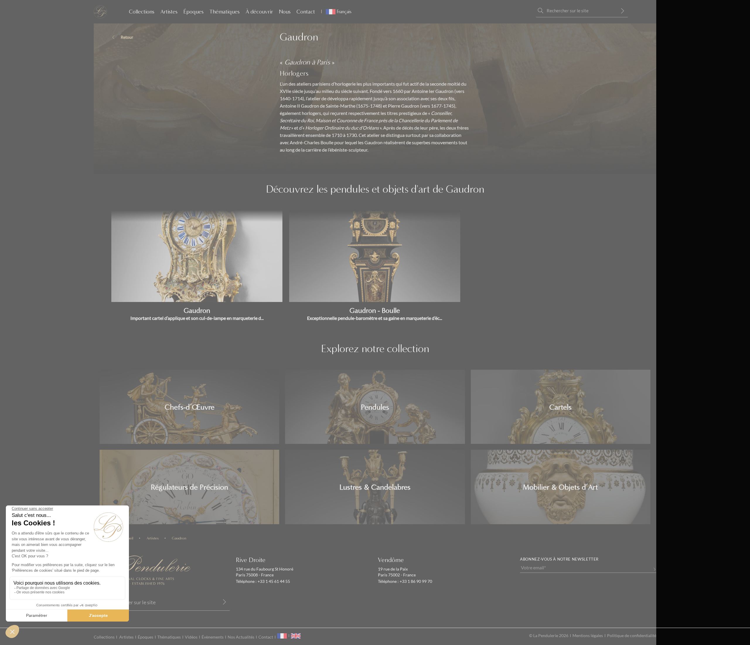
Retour (127, 37)
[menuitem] (336, 11)
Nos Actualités (241, 637)
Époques (193, 12)
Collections (141, 12)
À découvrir (259, 12)
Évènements (213, 637)
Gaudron (179, 538)
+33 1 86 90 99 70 (415, 581)
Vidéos (191, 637)
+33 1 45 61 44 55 (273, 581)
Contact (305, 12)
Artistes (169, 12)
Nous (285, 12)
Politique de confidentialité (631, 635)
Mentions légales (587, 635)
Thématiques (224, 12)
